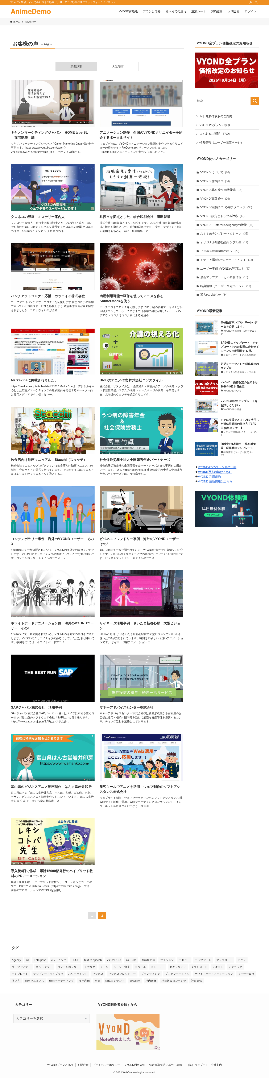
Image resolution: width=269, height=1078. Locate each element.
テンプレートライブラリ (48, 973)
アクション (167, 960)
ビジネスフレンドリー (122, 973)
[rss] (250, 2)
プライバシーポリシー (106, 1064)
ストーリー (158, 967)
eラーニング (58, 960)
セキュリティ (178, 967)
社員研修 (196, 980)
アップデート (203, 960)
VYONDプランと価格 (60, 1064)
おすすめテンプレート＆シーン (224, 233)
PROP (75, 960)
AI (27, 960)
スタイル (140, 967)
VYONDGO (114, 960)
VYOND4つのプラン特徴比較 (217, 467)
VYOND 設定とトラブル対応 (222, 216)
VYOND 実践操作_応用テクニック (226, 207)
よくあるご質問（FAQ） (215, 133)
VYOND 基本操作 (215, 181)
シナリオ (89, 967)
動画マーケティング (61, 980)
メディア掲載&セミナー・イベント (226, 259)
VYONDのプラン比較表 (214, 125)
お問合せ (83, 1064)
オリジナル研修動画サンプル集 (224, 242)
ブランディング (150, 973)
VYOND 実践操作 (215, 198)
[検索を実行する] (255, 101)
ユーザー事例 (246, 973)
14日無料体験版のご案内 (215, 116)
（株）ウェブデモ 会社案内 (204, 1064)
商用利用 (84, 980)
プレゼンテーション (177, 973)
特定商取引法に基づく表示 (165, 1064)
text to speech (93, 960)
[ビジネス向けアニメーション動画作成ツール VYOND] (30, 11)
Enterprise (40, 960)
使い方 (16, 980)
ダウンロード (199, 967)
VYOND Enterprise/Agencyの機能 (226, 225)
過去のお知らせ (213, 294)
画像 (97, 980)
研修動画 (134, 980)
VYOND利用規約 (134, 1064)
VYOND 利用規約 (209, 476)
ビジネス (97, 973)
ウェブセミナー (21, 967)
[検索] (256, 2)
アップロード (224, 960)
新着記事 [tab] (76, 66)
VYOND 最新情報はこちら (215, 481)
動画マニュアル (34, 980)
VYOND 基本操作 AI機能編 (221, 189)
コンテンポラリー (68, 967)
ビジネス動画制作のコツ (219, 251)
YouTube (131, 960)
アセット (184, 960)
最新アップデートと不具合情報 (224, 277)
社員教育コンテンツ (173, 980)
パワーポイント (77, 973)
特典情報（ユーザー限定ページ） (221, 142)
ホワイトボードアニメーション (214, 973)
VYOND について (215, 172)
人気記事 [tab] (118, 66)
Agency (16, 960)
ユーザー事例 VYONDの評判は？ (225, 268)
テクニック (235, 967)
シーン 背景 (121, 967)
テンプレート (20, 973)
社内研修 (150, 980)
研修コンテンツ (114, 980)
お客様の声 (148, 960)
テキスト (217, 967)
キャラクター (44, 967)
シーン (104, 967)
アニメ (242, 960)
